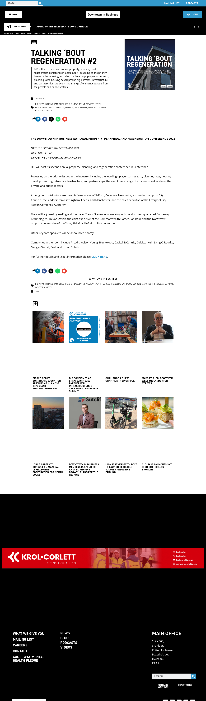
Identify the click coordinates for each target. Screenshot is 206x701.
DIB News (36, 34)
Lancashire (41, 107)
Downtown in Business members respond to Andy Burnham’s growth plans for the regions (84, 469)
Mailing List (172, 3)
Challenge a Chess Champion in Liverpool (120, 379)
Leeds (51, 107)
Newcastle (94, 107)
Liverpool (59, 107)
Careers (20, 645)
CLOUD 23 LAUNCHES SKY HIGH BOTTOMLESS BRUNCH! (157, 467)
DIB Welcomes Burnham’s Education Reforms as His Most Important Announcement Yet (47, 383)
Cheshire (63, 104)
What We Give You (28, 633)
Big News (39, 104)
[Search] (40, 3)
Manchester (81, 107)
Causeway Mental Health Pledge (28, 659)
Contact (20, 651)
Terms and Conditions (163, 686)
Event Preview (86, 104)
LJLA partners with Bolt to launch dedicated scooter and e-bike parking (121, 468)
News (23, 34)
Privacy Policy (185, 685)
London (69, 107)
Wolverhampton (43, 110)
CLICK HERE (99, 256)
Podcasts (192, 3)
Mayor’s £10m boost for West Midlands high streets (157, 380)
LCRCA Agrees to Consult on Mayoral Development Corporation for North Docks (48, 469)
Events (98, 104)
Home (17, 34)
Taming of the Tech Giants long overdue (61, 26)
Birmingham (51, 104)
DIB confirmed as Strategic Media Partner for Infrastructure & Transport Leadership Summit (83, 384)
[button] (38, 119)
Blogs (65, 638)
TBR (37, 291)
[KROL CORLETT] (103, 558)
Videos (66, 647)
